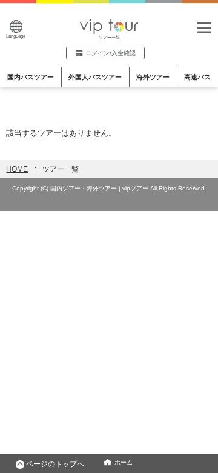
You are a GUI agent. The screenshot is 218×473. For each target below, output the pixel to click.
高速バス (197, 77)
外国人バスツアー (95, 77)
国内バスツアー (30, 77)
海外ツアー (153, 77)
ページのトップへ (55, 464)
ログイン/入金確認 (110, 53)
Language (15, 36)
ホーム (123, 462)
